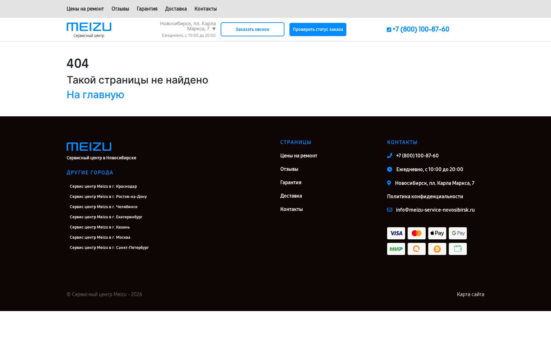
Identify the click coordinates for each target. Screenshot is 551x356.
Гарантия (147, 9)
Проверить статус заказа (318, 29)
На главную (95, 94)
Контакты (206, 9)
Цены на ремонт (85, 9)
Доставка (176, 9)
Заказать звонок (252, 29)
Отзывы (120, 9)
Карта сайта (470, 294)
